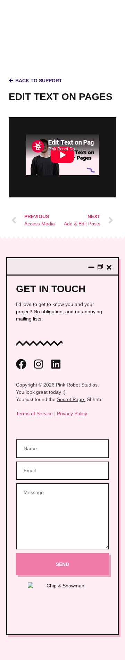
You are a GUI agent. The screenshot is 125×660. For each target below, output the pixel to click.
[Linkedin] (56, 364)
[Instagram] (38, 364)
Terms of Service (34, 413)
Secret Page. (71, 399)
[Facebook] (21, 364)
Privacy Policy (72, 413)
